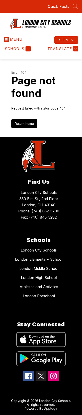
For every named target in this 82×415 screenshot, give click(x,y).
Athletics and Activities (39, 286)
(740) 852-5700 (45, 211)
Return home (24, 124)
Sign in (66, 40)
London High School (39, 277)
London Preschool (39, 296)
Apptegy (50, 408)
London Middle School (38, 268)
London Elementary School (38, 259)
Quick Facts (58, 6)
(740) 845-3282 (43, 217)
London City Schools (39, 250)
